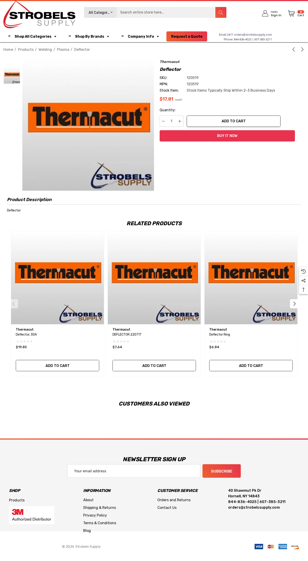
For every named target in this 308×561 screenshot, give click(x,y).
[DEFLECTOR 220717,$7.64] (154, 277)
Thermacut (169, 62)
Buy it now (227, 136)
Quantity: (168, 110)
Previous (13, 303)
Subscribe (221, 471)
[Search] (220, 12)
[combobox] (155, 12)
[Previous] (294, 49)
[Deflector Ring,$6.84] (251, 277)
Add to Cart (234, 121)
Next (294, 303)
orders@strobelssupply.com (253, 34)
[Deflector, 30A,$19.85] (57, 277)
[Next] (301, 49)
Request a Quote (186, 36)
